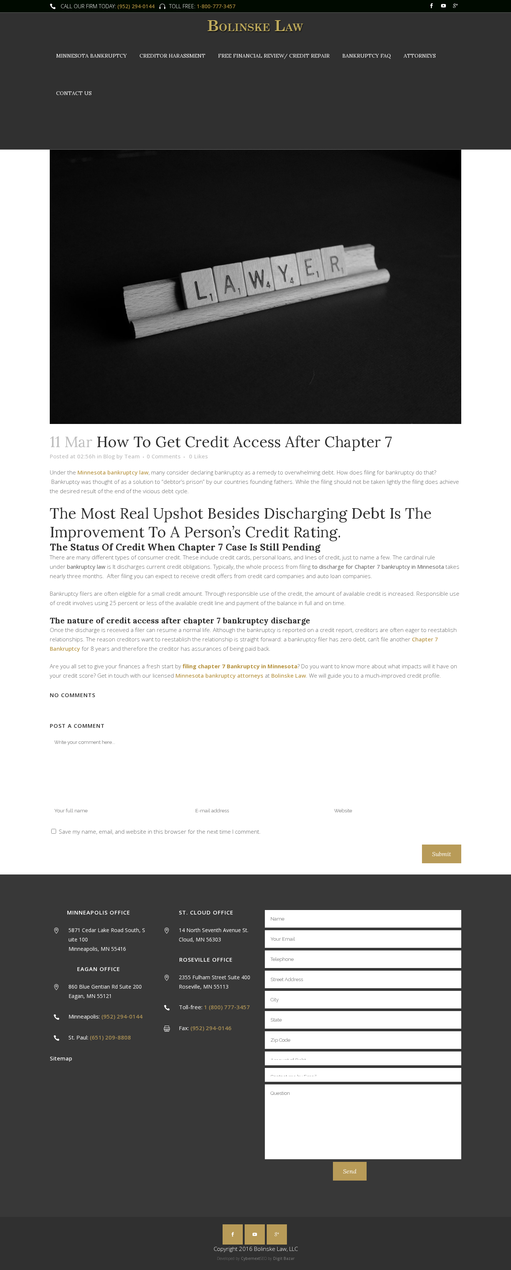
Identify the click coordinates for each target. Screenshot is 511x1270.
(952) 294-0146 (211, 1028)
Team (132, 456)
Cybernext (250, 1258)
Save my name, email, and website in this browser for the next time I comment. (160, 831)
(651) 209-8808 (110, 1037)
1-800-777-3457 (215, 6)
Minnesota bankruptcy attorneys (219, 675)
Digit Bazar (283, 1258)
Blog (109, 456)
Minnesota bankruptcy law (113, 472)
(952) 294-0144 (135, 6)
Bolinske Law (288, 675)
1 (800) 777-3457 (227, 1007)
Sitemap (61, 1058)
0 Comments (164, 456)
